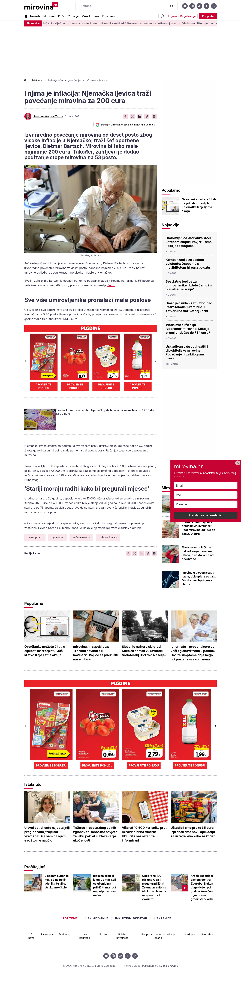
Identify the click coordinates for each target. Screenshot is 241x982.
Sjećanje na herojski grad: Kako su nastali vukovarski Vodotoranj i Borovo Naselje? (144, 651)
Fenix (111, 285)
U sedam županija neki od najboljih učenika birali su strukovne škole (56, 881)
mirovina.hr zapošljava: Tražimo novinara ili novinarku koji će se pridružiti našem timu (95, 653)
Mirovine (49, 16)
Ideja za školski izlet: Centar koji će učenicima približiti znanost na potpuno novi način (104, 885)
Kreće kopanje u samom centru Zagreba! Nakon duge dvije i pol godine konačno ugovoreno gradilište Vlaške (202, 887)
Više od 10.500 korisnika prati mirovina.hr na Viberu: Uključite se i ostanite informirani (145, 834)
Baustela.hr (207, 934)
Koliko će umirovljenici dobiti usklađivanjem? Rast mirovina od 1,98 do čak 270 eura (198, 527)
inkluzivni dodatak (131, 918)
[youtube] (185, 6)
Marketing (65, 934)
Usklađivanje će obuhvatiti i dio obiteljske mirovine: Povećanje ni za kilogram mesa (187, 352)
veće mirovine (81, 537)
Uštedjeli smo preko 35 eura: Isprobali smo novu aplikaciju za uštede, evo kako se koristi (193, 832)
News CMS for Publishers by (151, 965)
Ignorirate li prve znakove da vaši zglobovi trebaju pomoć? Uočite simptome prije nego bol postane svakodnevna (193, 653)
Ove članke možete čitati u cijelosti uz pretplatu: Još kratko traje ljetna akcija (199, 205)
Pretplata (208, 16)
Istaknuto (37, 80)
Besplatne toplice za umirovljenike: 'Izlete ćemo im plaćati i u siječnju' (189, 285)
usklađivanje (96, 918)
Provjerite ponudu (44, 386)
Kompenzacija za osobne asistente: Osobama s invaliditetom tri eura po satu (188, 263)
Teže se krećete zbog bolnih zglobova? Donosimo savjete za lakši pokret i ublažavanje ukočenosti (95, 834)
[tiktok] (199, 6)
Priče (61, 16)
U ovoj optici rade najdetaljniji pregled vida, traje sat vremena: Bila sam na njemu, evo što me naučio (47, 834)
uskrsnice (162, 918)
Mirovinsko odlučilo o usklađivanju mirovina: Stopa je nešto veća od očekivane (197, 553)
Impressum (47, 934)
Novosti (35, 16)
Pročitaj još (34, 866)
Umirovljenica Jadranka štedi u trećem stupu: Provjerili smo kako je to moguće (189, 242)
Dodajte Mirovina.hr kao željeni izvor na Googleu (128, 124)
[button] (155, 361)
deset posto (35, 537)
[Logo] (41, 6)
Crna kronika (90, 16)
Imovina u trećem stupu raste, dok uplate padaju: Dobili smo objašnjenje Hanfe (199, 578)
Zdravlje (73, 16)
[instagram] (192, 6)
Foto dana (108, 16)
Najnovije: (33, 23)
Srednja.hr (190, 934)
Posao (103, 934)
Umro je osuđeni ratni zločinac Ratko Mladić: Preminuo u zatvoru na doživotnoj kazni (98, 23)
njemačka (58, 537)
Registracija (188, 16)
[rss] (214, 6)
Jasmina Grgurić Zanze (48, 116)
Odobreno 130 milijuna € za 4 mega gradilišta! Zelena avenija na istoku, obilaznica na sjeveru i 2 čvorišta (154, 887)
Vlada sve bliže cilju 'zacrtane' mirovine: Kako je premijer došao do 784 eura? (188, 328)
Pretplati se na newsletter (206, 515)
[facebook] (206, 6)
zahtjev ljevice (108, 537)
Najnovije (170, 225)
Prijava (172, 16)
